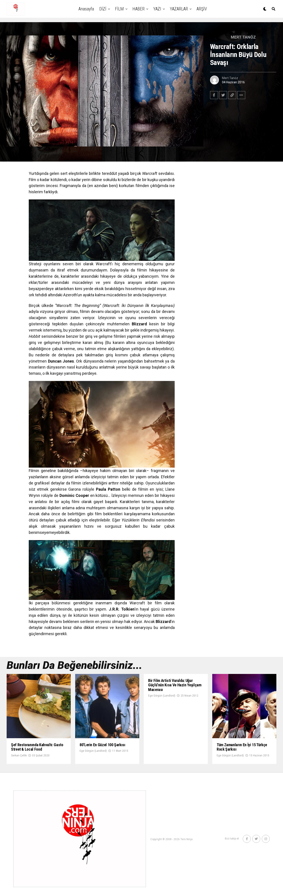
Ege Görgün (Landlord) (93, 750)
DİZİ (102, 9)
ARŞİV (202, 9)
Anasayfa (86, 9)
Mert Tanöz (230, 78)
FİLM (119, 9)
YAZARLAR (179, 9)
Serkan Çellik (19, 755)
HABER (138, 9)
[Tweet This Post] (223, 95)
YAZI (157, 9)
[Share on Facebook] (214, 95)
